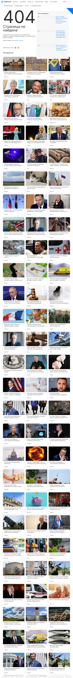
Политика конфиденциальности (44, 676)
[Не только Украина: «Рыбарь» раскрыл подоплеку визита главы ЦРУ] (59, 411)
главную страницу (18, 40)
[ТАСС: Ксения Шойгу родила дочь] (59, 595)
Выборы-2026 (8, 5)
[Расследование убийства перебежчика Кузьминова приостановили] (36, 297)
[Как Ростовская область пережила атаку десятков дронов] (59, 297)
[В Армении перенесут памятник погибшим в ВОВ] (36, 617)
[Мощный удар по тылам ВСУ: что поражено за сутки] (59, 503)
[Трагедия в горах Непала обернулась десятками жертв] (36, 480)
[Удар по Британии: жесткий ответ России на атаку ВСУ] (59, 182)
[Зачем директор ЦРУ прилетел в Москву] (13, 365)
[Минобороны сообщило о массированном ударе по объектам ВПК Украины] (13, 182)
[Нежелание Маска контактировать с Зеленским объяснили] (36, 251)
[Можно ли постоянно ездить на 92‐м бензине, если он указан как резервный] (36, 549)
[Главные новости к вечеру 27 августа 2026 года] (59, 319)
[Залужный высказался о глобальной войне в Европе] (59, 67)
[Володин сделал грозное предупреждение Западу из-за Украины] (59, 205)
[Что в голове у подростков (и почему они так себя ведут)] (59, 90)
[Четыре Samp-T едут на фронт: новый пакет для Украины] (13, 526)
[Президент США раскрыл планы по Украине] (59, 136)
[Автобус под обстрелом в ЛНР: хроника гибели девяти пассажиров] (36, 595)
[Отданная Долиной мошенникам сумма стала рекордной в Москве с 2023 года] (36, 136)
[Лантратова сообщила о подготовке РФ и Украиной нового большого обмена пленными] (13, 434)
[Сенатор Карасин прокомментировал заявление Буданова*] (59, 388)
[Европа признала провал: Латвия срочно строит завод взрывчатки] (13, 228)
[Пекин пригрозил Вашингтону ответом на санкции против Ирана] (13, 572)
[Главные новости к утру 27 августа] (13, 251)
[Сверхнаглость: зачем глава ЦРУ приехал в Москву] (13, 205)
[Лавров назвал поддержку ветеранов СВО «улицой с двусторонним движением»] (59, 526)
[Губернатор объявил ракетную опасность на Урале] (36, 572)
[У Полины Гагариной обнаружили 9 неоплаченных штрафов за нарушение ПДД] (59, 434)
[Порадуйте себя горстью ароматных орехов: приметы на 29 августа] (59, 617)
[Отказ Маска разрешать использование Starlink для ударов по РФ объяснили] (59, 457)
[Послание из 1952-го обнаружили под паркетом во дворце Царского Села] (36, 67)
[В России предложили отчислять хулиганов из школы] (36, 411)
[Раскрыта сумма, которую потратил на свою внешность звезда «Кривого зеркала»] (36, 90)
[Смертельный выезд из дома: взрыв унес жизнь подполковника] (36, 640)
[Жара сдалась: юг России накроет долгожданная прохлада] (59, 228)
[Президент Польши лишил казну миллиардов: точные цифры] (36, 205)
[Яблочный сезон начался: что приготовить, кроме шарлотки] (59, 113)
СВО (27, 5)
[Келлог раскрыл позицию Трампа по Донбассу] (36, 526)
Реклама (12, 676)
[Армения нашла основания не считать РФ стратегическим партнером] (13, 297)
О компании (6, 676)
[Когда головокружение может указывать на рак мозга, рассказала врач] (36, 434)
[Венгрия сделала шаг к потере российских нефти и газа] (13, 503)
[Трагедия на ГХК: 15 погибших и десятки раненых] (59, 251)
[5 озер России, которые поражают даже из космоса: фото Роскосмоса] (13, 274)
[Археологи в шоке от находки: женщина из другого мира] (36, 274)
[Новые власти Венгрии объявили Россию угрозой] (13, 595)
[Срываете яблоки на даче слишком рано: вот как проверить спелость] (36, 319)
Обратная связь (68, 676)
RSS (17, 676)
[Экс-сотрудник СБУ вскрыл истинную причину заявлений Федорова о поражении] (36, 365)
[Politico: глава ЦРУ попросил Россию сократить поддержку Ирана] (13, 388)
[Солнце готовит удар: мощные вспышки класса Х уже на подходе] (36, 457)
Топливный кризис (36, 5)
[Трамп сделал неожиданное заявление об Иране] (13, 663)
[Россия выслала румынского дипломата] (13, 457)
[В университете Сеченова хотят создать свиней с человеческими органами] (59, 159)
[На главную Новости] (7, 1)
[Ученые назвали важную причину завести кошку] (36, 182)
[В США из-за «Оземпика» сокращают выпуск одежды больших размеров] (36, 113)
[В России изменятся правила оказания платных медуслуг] (36, 388)
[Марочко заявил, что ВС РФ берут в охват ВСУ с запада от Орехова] (59, 572)
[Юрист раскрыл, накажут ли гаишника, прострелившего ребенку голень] (36, 342)
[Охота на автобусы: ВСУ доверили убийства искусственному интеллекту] (13, 342)
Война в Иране (19, 5)
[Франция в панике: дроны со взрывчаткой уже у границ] (13, 319)
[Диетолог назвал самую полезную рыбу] (59, 640)
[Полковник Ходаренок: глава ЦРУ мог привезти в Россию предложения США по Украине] (13, 640)
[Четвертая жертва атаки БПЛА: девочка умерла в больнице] (59, 274)
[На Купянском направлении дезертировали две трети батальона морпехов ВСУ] (59, 663)
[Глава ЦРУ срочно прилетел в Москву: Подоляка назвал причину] (13, 411)
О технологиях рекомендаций (31, 676)
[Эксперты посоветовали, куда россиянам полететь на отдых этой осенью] (13, 549)
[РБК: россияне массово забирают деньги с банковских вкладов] (36, 503)
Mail (2, 676)
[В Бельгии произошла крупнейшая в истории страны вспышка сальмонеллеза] (13, 480)
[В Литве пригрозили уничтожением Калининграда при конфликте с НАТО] (13, 67)
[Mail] (2, 1)
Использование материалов (58, 676)
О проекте (21, 676)
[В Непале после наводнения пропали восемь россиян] (59, 549)
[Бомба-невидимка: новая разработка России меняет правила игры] (59, 480)
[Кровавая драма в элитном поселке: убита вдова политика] (13, 159)
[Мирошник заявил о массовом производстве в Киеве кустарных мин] (36, 228)
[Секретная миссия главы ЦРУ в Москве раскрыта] (36, 663)
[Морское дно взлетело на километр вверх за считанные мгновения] (13, 617)
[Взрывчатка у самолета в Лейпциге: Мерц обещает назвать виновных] (13, 113)
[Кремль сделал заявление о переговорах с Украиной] (13, 90)
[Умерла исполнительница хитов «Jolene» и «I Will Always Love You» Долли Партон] (13, 136)
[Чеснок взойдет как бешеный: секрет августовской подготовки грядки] (59, 365)
